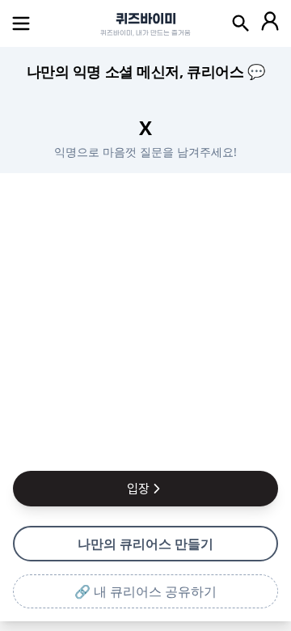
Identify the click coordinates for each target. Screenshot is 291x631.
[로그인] (270, 23)
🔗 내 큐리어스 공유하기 (145, 591)
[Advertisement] (145, 318)
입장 (138, 489)
